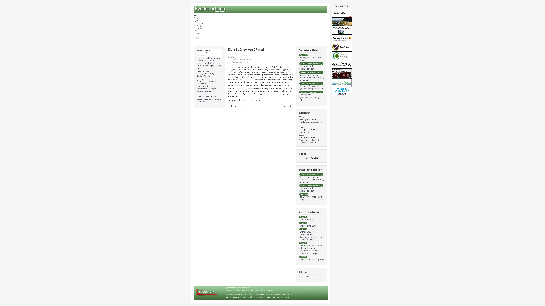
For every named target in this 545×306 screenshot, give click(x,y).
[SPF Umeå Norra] (342, 47)
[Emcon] (342, 91)
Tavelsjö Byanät (204, 50)
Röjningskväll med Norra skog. (310, 198)
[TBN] (342, 13)
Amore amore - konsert (309, 140)
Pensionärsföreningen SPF (208, 88)
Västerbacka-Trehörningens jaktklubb (209, 100)
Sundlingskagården (205, 60)
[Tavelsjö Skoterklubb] (342, 21)
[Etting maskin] (342, 64)
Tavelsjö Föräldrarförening (208, 58)
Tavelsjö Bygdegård (205, 63)
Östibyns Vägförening (206, 96)
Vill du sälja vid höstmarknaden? (307, 189)
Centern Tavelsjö (204, 76)
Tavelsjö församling (205, 73)
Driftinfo (201, 55)
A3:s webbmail (305, 276)
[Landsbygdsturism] (342, 82)
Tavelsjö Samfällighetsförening (206, 79)
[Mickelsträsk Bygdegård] (342, 73)
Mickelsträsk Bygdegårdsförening (206, 84)
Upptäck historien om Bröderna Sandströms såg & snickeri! (311, 179)
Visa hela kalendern (307, 142)
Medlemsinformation (206, 53)
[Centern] (342, 55)
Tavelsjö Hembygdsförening (209, 65)
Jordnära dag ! (305, 132)
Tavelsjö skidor (203, 71)
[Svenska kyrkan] (342, 38)
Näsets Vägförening (205, 91)
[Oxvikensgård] (342, 30)
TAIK (199, 68)
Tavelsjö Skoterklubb (206, 94)
